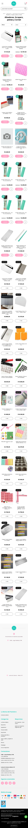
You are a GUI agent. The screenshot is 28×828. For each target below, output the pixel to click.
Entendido (14, 825)
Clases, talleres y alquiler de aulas (7, 739)
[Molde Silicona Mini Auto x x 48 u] (25, 89)
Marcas (2, 742)
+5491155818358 (4, 769)
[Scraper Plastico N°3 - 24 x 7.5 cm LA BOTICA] (11, 222)
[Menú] (2, 4)
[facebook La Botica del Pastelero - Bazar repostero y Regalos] (6, 783)
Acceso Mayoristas (5, 747)
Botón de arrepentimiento (6, 815)
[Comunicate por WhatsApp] (25, 816)
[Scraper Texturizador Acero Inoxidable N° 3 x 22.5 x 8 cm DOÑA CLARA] (11, 255)
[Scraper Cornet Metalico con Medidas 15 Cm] (11, 121)
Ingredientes (3, 727)
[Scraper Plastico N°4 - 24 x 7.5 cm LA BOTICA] (25, 222)
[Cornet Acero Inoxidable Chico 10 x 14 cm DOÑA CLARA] (11, 56)
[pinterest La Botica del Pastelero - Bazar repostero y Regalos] (14, 783)
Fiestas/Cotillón (4, 729)
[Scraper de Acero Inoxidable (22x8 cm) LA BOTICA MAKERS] (25, 123)
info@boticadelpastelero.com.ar (7, 758)
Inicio (4, 13)
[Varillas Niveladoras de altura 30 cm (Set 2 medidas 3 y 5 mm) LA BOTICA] (25, 255)
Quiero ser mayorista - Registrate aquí (19, 726)
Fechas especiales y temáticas (5, 735)
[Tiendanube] (5, 818)
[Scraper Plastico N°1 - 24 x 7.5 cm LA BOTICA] (11, 189)
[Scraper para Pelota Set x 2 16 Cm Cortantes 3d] (11, 156)
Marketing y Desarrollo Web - (6, 816)
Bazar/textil (3, 732)
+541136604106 (4, 756)
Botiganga (3, 745)
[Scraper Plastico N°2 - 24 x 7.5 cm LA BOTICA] (25, 189)
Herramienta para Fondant (18, 13)
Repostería (9, 13)
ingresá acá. (22, 813)
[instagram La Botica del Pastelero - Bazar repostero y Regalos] (2, 783)
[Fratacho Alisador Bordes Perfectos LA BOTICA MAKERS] (25, 56)
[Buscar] (25, 8)
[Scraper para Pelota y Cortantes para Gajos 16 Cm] (25, 156)
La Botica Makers (4, 722)
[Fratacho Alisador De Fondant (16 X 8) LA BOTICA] (11, 89)
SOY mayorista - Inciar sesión (19, 723)
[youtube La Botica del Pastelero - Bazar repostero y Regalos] (10, 783)
